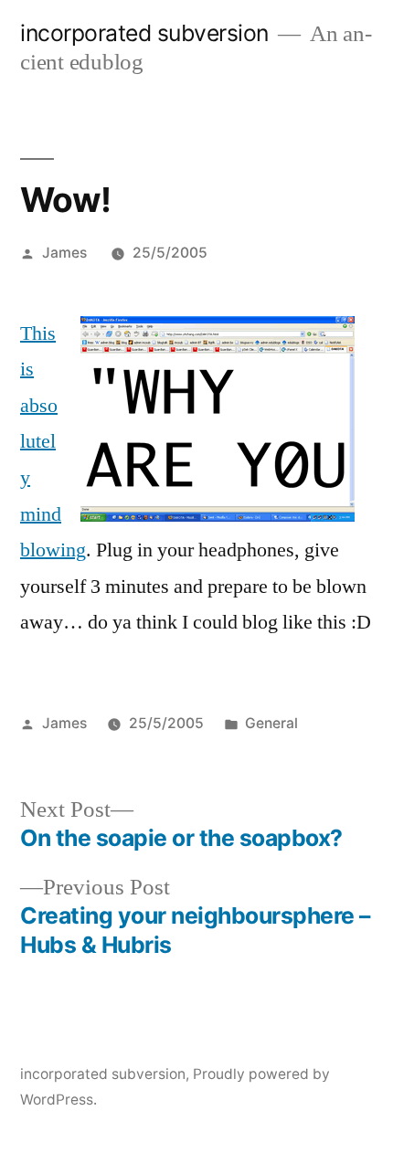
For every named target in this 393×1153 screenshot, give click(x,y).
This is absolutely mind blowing (53, 442)
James (64, 252)
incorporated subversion (144, 33)
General (271, 723)
